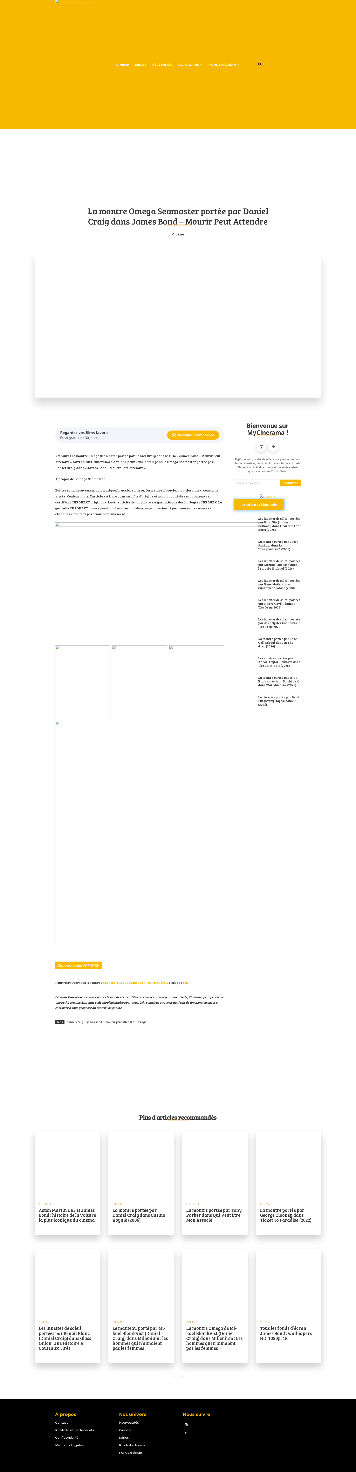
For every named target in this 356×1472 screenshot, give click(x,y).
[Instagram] (261, 447)
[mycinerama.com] (78, 64)
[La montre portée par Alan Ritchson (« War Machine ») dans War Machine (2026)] (244, 682)
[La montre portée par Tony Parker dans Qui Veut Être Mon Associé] (215, 1164)
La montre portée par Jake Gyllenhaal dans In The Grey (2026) (277, 642)
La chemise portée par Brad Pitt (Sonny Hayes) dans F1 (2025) (278, 701)
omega (142, 1022)
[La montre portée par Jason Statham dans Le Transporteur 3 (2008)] (244, 546)
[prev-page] (174, 1376)
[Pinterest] (273, 447)
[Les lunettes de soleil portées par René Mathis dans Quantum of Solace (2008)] (244, 585)
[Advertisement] (178, 170)
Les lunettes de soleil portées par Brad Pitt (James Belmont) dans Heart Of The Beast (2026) (279, 524)
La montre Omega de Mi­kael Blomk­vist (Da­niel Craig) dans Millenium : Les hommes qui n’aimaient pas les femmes (214, 1338)
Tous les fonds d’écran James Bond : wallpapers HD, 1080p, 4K (286, 1333)
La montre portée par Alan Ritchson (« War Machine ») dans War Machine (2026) (278, 681)
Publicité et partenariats (74, 1430)
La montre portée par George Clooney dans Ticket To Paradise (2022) (286, 1215)
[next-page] (182, 1376)
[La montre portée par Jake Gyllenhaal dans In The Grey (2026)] (244, 643)
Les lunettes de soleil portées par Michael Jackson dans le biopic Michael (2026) (279, 564)
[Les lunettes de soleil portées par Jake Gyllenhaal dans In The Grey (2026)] (244, 623)
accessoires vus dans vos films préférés (135, 982)
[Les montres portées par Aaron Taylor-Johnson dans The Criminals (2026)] (244, 662)
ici (184, 982)
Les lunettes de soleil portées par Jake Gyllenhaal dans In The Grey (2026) (279, 623)
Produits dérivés (132, 1445)
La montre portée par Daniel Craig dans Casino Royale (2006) (138, 1215)
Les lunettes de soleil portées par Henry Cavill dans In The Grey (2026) (279, 603)
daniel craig (75, 1022)
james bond (94, 1022)
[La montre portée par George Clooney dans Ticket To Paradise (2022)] (288, 1164)
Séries (124, 1437)
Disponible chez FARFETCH (79, 965)
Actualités (47, 1204)
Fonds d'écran (130, 1452)
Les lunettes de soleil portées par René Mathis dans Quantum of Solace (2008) (279, 584)
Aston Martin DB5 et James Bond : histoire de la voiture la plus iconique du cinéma (67, 1215)
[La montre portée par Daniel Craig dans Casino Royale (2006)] (141, 1164)
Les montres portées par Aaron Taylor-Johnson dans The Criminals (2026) (279, 662)
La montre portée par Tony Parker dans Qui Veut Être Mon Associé (214, 1215)
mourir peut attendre (120, 1022)
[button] (260, 65)
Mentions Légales (69, 1445)
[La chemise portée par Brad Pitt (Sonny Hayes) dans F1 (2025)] (244, 701)
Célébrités (193, 1204)
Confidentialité (66, 1437)
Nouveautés (129, 1422)
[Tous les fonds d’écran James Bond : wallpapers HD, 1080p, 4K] (288, 1282)
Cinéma (178, 234)
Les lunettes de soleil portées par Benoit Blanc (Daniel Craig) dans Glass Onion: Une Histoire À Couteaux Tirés (65, 1338)
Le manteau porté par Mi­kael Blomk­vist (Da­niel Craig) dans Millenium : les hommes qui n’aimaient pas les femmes (140, 1338)
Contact (61, 1422)
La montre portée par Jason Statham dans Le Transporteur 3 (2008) (278, 545)
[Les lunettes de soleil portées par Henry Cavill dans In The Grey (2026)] (244, 604)
